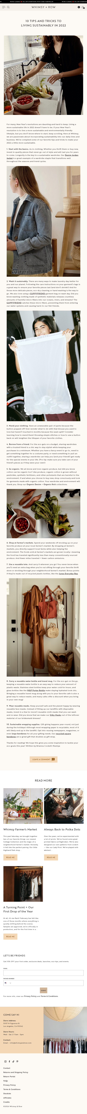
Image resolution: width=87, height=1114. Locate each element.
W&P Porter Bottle (36, 690)
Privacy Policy (30, 996)
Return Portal (9, 1076)
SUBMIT (43, 990)
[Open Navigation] (4, 7)
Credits (6, 1102)
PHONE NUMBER (8, 978)
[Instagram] (5, 1062)
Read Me (10, 857)
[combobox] (8, 983)
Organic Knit (50, 484)
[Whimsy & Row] (43, 7)
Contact (6, 1068)
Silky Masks (55, 715)
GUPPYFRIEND (37, 293)
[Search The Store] (8, 7)
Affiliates (7, 1098)
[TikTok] (13, 1062)
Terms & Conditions (49, 996)
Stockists (7, 1093)
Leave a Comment (43, 759)
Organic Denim (34, 484)
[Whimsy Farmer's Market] (23, 806)
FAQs (5, 1081)
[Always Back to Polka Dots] (64, 806)
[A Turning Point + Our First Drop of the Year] (23, 884)
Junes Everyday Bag (68, 573)
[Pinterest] (17, 1062)
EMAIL (5, 968)
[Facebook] (9, 1062)
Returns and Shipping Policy (15, 1072)
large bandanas (19, 733)
